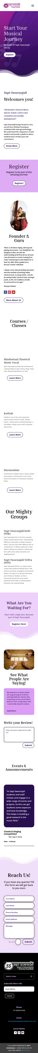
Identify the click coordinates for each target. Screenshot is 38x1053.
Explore (9, 54)
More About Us (13, 300)
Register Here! (19, 624)
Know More (11, 146)
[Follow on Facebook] (5, 292)
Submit (28, 745)
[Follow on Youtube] (13, 292)
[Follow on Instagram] (9, 292)
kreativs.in (26, 1050)
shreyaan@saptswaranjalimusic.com (22, 1021)
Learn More (15, 378)
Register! (19, 183)
